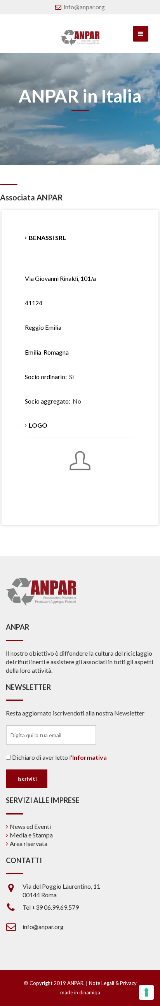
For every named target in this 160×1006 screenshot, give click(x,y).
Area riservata (28, 843)
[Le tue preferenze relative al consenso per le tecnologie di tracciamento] (146, 992)
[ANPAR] (80, 37)
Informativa (89, 757)
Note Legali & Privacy (113, 983)
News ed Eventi (30, 826)
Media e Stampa (31, 835)
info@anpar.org (84, 6)
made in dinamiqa (80, 992)
